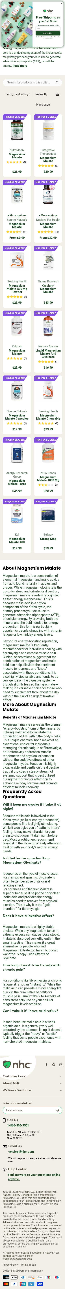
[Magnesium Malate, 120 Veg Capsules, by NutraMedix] (17, 128)
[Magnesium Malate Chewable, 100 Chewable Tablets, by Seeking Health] (48, 390)
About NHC (11, 1083)
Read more (19, 65)
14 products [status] (43, 104)
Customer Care (14, 1076)
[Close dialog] (61, 3)
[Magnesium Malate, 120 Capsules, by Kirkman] (17, 325)
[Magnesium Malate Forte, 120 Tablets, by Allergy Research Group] (17, 451)
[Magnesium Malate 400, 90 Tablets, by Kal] (17, 513)
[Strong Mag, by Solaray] (48, 513)
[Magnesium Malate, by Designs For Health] (48, 194)
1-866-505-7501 (18, 1125)
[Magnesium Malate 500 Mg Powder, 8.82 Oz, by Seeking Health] (17, 260)
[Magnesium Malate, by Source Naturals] (17, 194)
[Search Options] (58, 82)
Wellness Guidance (17, 1090)
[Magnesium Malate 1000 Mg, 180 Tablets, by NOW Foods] (48, 451)
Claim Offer (48, 33)
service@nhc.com (21, 1151)
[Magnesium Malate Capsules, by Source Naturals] (17, 390)
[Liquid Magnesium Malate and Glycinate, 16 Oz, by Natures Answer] (48, 325)
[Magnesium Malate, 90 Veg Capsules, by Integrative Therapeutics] (48, 128)
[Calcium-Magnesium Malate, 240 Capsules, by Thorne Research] (48, 260)
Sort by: (17, 94)
